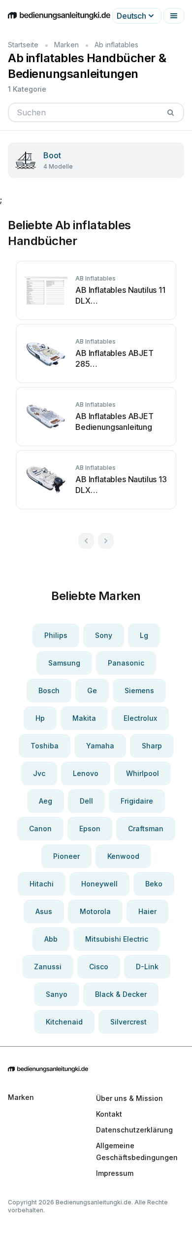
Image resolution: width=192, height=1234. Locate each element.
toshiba (45, 745)
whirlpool (142, 773)
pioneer (66, 856)
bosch (49, 690)
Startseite (23, 44)
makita (84, 718)
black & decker (121, 994)
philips (55, 635)
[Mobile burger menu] (173, 16)
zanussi (48, 966)
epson (89, 828)
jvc (39, 773)
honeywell (99, 884)
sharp (152, 745)
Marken (66, 44)
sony (103, 635)
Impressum (114, 1173)
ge (92, 690)
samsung (64, 663)
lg (144, 635)
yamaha (100, 745)
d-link (147, 966)
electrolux (140, 718)
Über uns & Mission (129, 1098)
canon (40, 828)
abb (51, 939)
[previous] (86, 541)
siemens (139, 690)
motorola (95, 911)
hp (40, 718)
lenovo (85, 773)
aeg (45, 801)
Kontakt (109, 1114)
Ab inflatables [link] (116, 44)
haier (147, 911)
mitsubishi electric (116, 939)
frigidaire (137, 801)
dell (86, 801)
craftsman (145, 828)
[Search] (170, 112)
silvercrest (128, 1022)
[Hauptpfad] (96, 1069)
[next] (106, 541)
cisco (98, 966)
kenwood (123, 856)
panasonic (126, 663)
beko (153, 884)
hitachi (42, 884)
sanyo (56, 994)
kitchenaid (64, 1022)
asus (43, 911)
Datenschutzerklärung (134, 1130)
